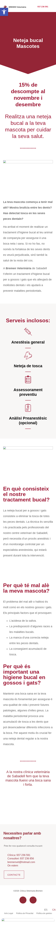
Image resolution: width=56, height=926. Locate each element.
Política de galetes (44, 913)
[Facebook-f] (22, 900)
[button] (4, 12)
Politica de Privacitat (24, 913)
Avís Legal (8, 913)
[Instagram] (33, 900)
